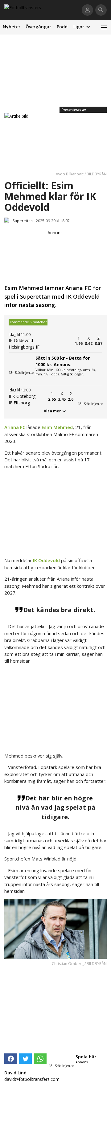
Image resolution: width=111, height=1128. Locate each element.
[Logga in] (87, 10)
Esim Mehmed (57, 427)
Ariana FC (14, 427)
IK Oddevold (46, 560)
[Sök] (101, 10)
